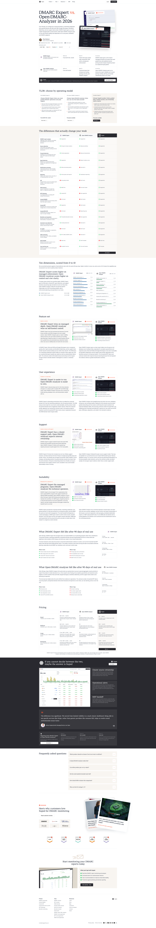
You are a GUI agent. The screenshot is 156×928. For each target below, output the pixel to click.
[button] (99, 12)
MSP (69, 1)
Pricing (73, 1)
